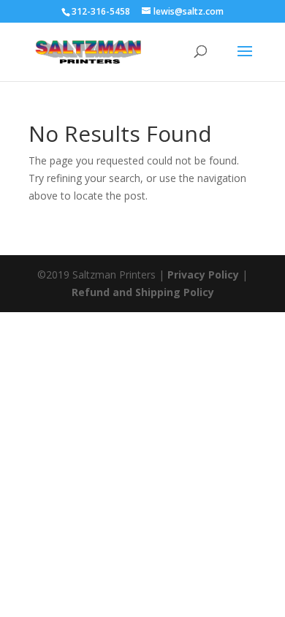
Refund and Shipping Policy (143, 292)
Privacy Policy (203, 274)
